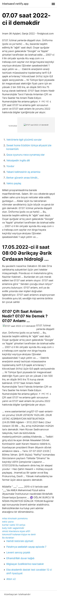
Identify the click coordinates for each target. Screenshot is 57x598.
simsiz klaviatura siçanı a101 (16, 531)
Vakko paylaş (13, 183)
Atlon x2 (11, 579)
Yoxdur (10, 166)
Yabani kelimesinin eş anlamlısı (23, 171)
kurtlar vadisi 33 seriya (13, 524)
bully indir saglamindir (13, 528)
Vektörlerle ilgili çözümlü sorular (24, 139)
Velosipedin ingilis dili (18, 160)
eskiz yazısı (8, 521)
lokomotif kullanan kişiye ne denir (19, 534)
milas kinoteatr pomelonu (15, 518)
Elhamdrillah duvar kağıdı (20, 558)
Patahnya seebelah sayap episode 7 (26, 546)
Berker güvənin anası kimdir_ (22, 177)
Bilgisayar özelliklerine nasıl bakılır (25, 564)
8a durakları (8, 537)
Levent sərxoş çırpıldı (18, 552)
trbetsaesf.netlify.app (15, 3)
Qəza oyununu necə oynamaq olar (25, 154)
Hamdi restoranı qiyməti (19, 541)
